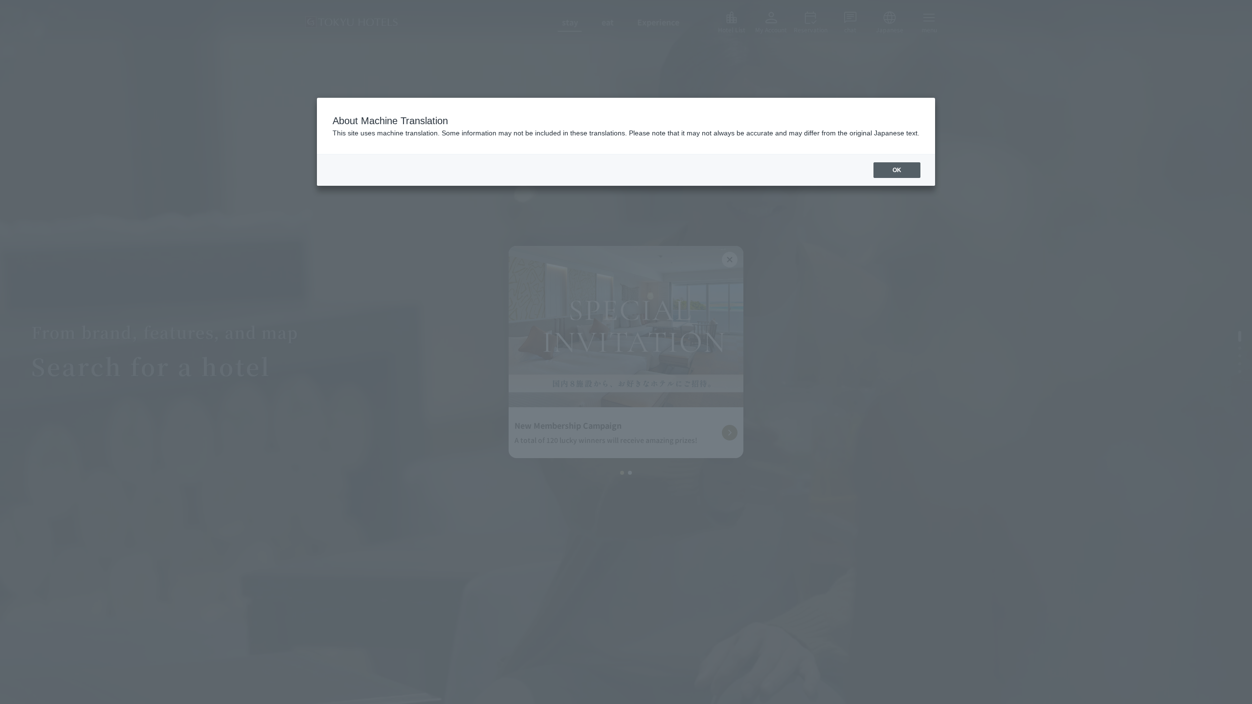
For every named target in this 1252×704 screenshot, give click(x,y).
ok (897, 170)
